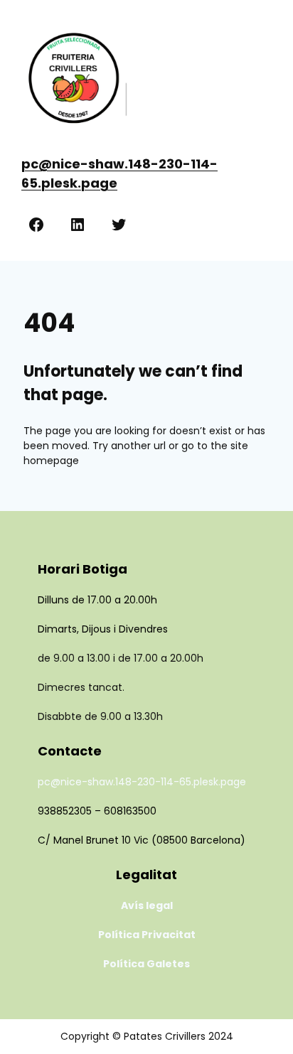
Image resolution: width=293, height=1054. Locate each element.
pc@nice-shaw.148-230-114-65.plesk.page (142, 782)
